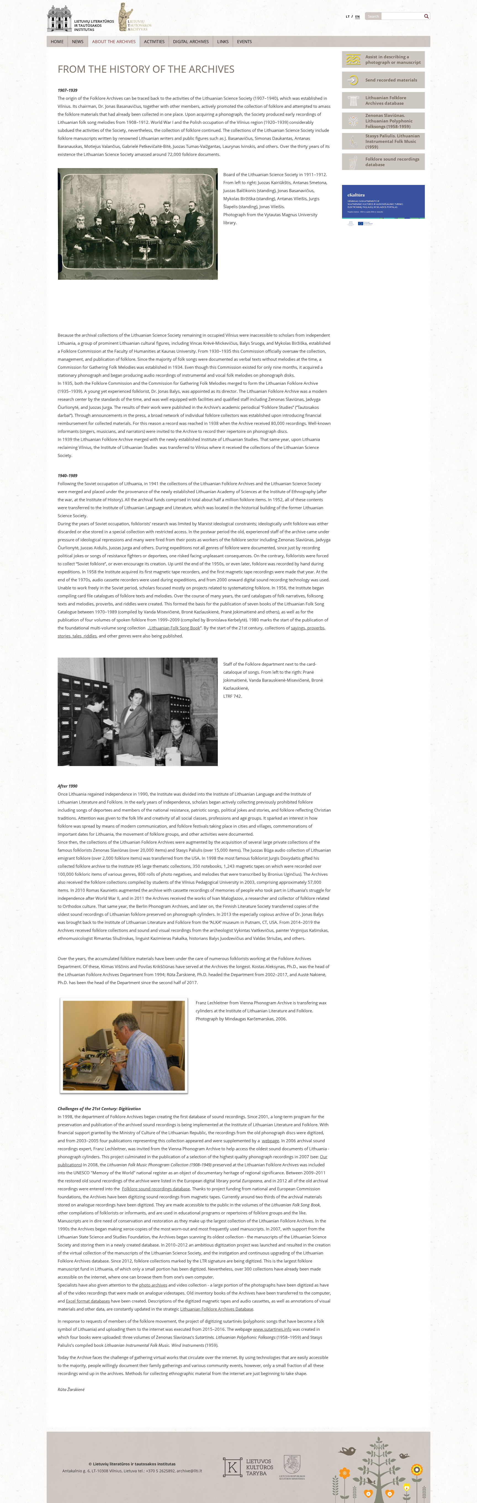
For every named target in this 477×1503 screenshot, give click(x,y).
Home (57, 41)
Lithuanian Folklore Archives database (385, 100)
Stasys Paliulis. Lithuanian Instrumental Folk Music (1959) (392, 141)
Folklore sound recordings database (156, 1188)
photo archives (153, 1285)
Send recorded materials (391, 80)
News (78, 41)
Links (223, 41)
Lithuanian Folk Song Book (174, 628)
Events (244, 41)
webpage (270, 1140)
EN (357, 16)
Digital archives (191, 41)
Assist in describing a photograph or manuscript (393, 59)
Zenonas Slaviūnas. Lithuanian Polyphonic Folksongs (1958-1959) (389, 121)
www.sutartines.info (272, 1329)
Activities (154, 41)
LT (348, 16)
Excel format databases (88, 1301)
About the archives (114, 41)
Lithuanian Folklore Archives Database (216, 1309)
